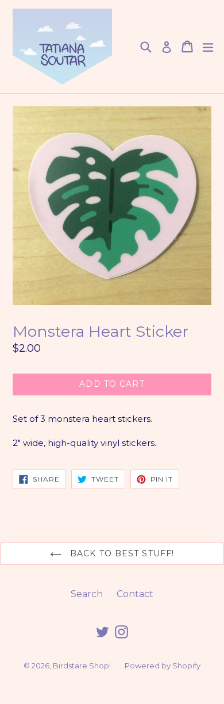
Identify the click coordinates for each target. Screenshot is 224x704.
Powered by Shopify (162, 665)
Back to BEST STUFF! (120, 553)
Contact (135, 593)
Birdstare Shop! (82, 665)
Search (87, 593)
